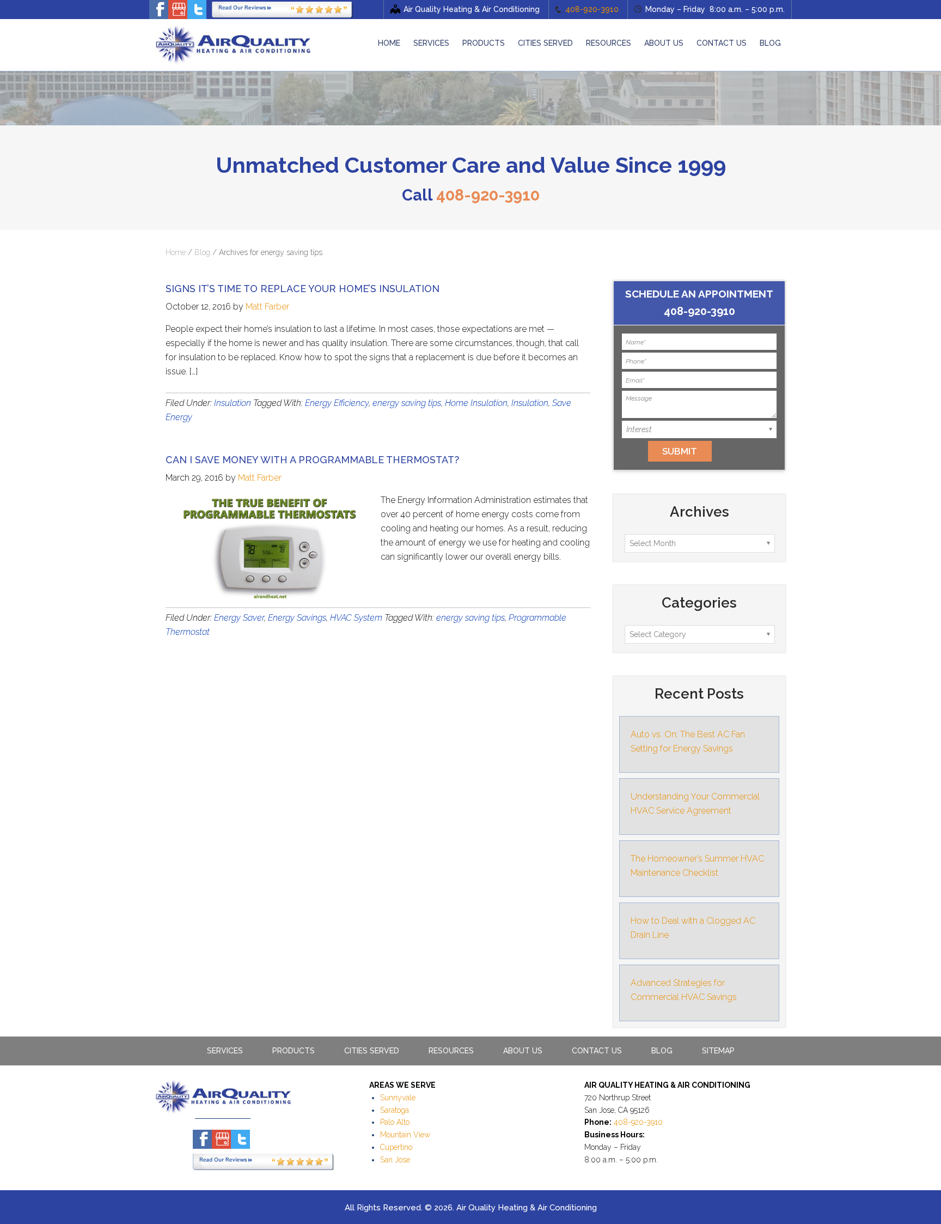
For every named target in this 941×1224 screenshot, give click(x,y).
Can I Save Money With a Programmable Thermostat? (312, 459)
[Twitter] (196, 9)
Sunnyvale (397, 1097)
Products (293, 1050)
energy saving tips (406, 403)
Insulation (232, 403)
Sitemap (718, 1050)
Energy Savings (297, 618)
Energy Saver (239, 618)
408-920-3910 (592, 9)
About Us (522, 1050)
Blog (202, 252)
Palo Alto (395, 1122)
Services (225, 1050)
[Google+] (177, 9)
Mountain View (405, 1134)
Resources (451, 1050)
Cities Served (371, 1050)
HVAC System (356, 618)
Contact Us (597, 1050)
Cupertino (396, 1147)
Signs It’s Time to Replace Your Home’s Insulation (302, 288)
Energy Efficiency (337, 403)
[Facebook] (158, 9)
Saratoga (394, 1110)
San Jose (395, 1159)
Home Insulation (476, 403)
